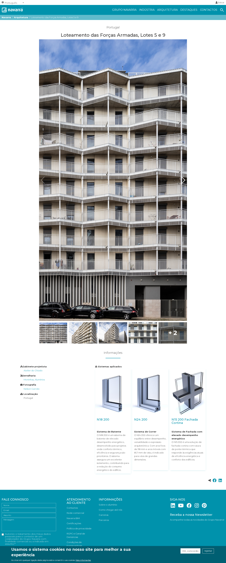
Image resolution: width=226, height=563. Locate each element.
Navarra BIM (73, 518)
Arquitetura (167, 9)
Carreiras (103, 515)
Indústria (147, 9)
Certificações (74, 523)
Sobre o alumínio (108, 504)
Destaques (188, 9)
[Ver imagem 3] (113, 333)
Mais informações (83, 560)
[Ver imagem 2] (83, 333)
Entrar (220, 2)
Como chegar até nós (110, 509)
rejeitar (208, 551)
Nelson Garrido (32, 389)
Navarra (6, 17)
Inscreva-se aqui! (178, 525)
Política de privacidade (79, 528)
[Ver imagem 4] (143, 333)
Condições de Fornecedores (74, 544)
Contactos (208, 9)
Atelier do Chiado (33, 370)
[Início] (12, 9)
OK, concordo (190, 550)
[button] (183, 180)
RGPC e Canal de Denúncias (76, 535)
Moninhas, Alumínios (34, 379)
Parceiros (104, 520)
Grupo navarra (124, 9)
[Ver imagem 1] (53, 333)
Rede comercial (75, 513)
